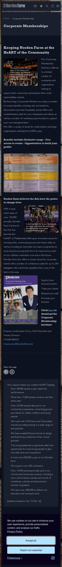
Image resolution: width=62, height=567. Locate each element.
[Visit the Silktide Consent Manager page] (53, 558)
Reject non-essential (31, 550)
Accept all (31, 540)
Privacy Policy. (15, 531)
